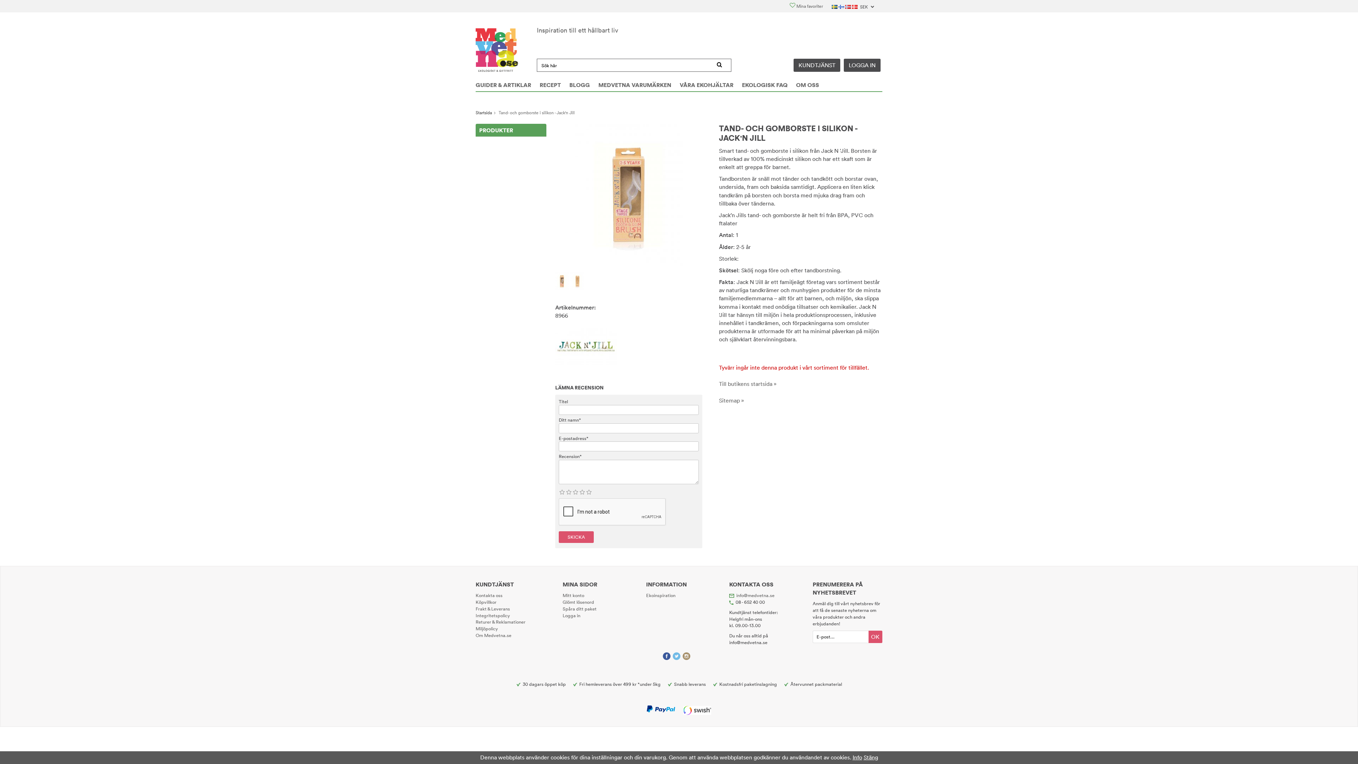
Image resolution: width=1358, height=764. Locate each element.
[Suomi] (841, 6)
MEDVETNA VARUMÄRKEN (634, 84)
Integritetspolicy (493, 615)
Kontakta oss (489, 595)
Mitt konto (573, 595)
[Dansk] (855, 6)
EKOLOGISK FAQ (765, 84)
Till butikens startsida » (748, 383)
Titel (563, 401)
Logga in (862, 65)
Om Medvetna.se (493, 635)
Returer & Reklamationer (501, 622)
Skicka (576, 537)
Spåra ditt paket (580, 609)
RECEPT (550, 84)
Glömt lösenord (578, 602)
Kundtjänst (817, 65)
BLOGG (579, 84)
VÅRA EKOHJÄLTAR (706, 84)
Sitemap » (731, 400)
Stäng (871, 757)
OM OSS (807, 84)
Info (857, 757)
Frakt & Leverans (493, 609)
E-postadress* (573, 438)
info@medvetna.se (755, 595)
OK (875, 636)
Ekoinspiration (660, 595)
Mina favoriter (809, 6)
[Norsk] (848, 6)
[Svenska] (835, 6)
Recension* (570, 456)
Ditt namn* (570, 420)
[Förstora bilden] (629, 194)
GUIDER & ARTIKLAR (503, 84)
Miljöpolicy (487, 628)
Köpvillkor (486, 602)
